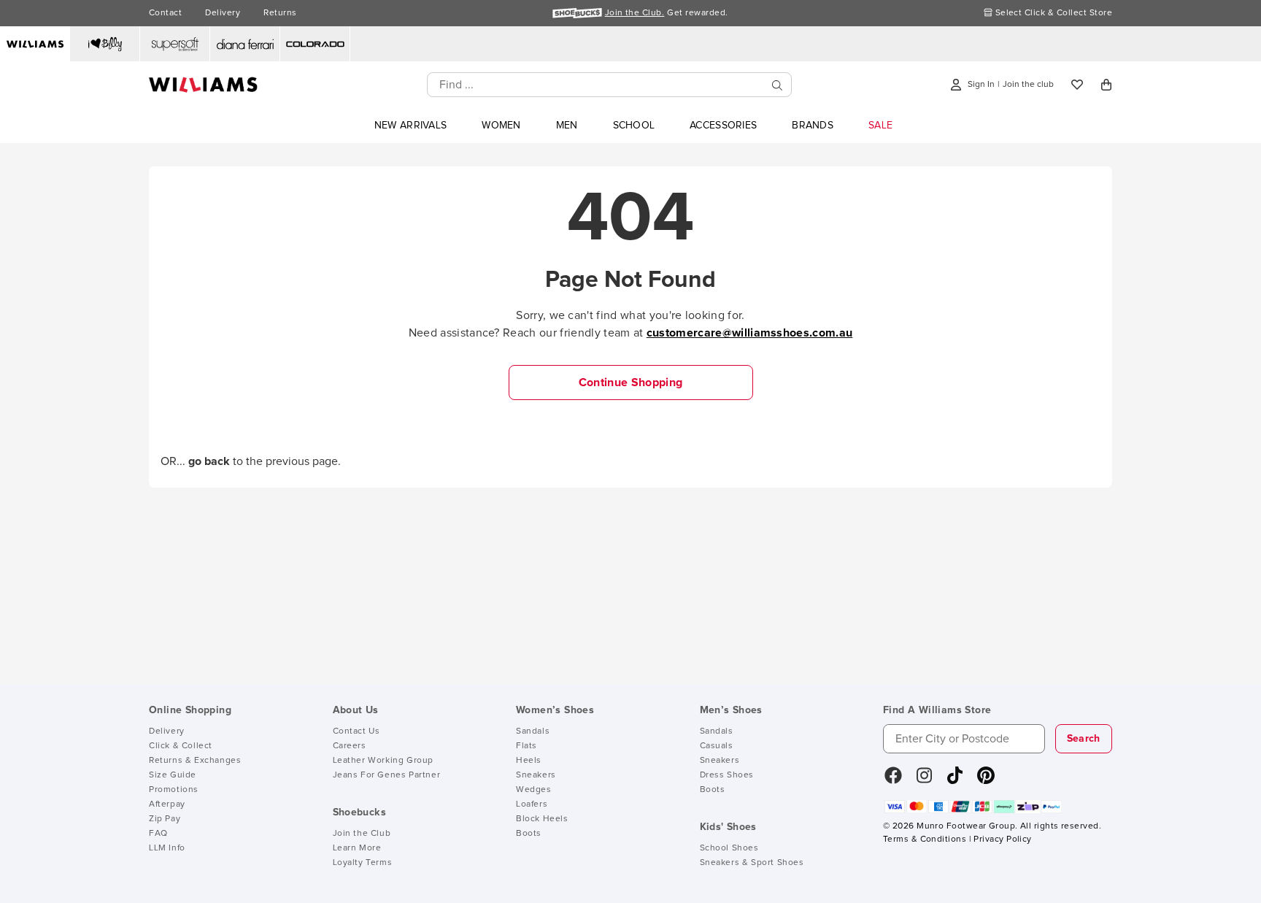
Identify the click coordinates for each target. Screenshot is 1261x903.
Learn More (357, 848)
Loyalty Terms (363, 862)
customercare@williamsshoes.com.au (750, 333)
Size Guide (172, 775)
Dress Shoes (727, 775)
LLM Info (167, 848)
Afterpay (167, 804)
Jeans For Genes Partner (387, 775)
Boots (528, 833)
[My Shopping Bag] (1106, 85)
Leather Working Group (383, 760)
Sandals (532, 731)
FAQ (158, 833)
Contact (165, 13)
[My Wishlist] (1077, 85)
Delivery (222, 13)
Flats (526, 746)
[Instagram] (925, 780)
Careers (349, 746)
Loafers (531, 804)
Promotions (173, 789)
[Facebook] (893, 780)
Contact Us (356, 731)
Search (1083, 739)
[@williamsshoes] (955, 780)
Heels (528, 760)
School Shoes (729, 848)
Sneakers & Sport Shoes (752, 862)
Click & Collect (180, 746)
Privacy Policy (1002, 839)
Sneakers (536, 775)
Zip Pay (164, 819)
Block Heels (542, 819)
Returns (279, 13)
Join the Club (362, 833)
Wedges (534, 789)
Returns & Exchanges (195, 760)
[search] (777, 85)
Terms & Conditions (924, 839)
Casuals (716, 746)
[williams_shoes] (986, 780)
